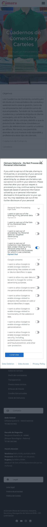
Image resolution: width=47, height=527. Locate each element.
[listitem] (23, 208)
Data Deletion (8, 364)
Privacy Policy (39, 364)
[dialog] (23, 263)
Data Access (23, 364)
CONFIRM (14, 355)
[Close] (42, 163)
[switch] (37, 214)
